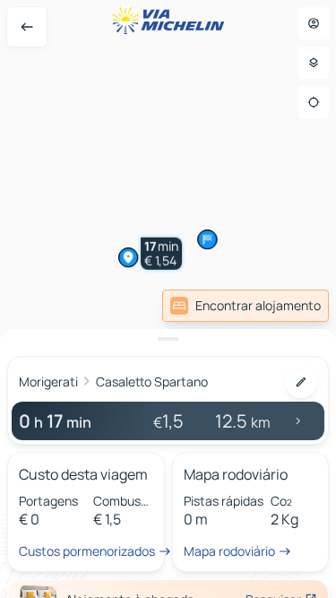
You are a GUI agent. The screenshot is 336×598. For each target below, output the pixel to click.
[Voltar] (27, 27)
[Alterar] (301, 382)
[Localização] (313, 102)
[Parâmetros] (313, 63)
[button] (112, 157)
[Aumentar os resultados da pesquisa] (168, 339)
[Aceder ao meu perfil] (313, 23)
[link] (245, 306)
